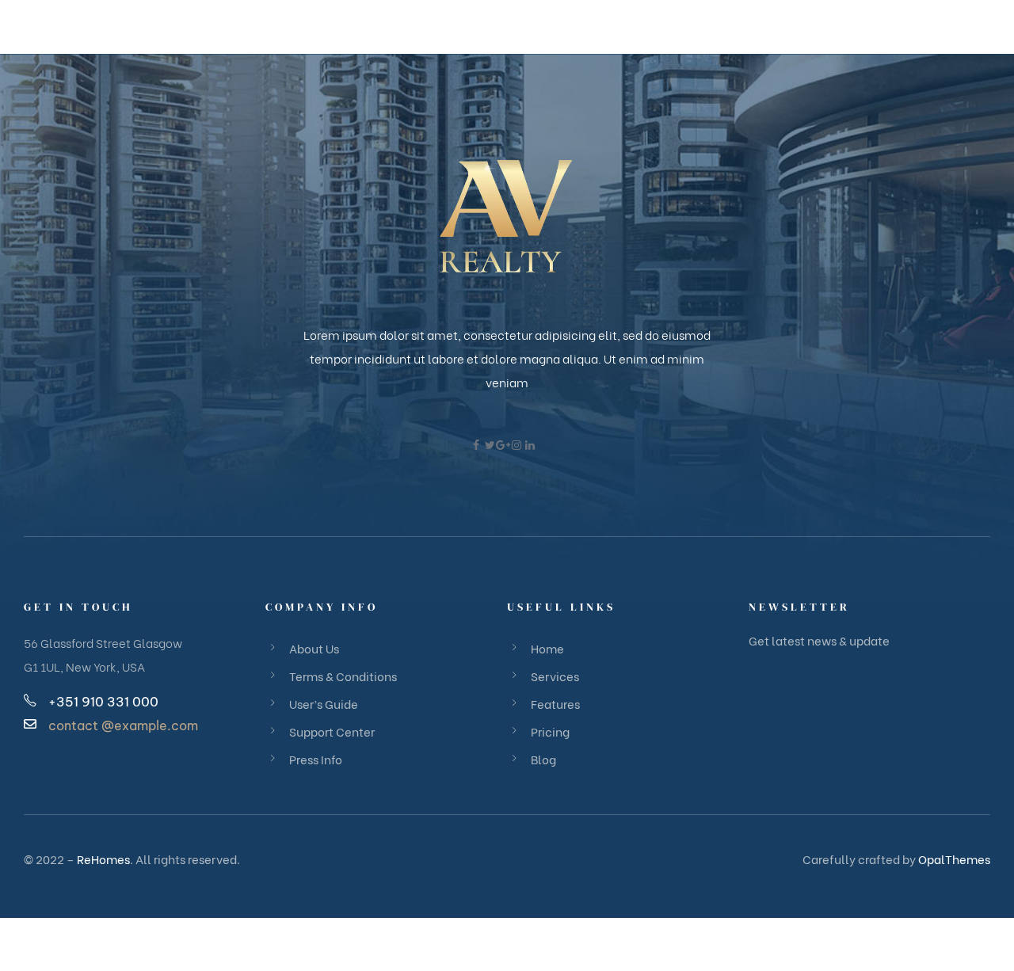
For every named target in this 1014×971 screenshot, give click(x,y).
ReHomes (103, 858)
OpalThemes (954, 858)
